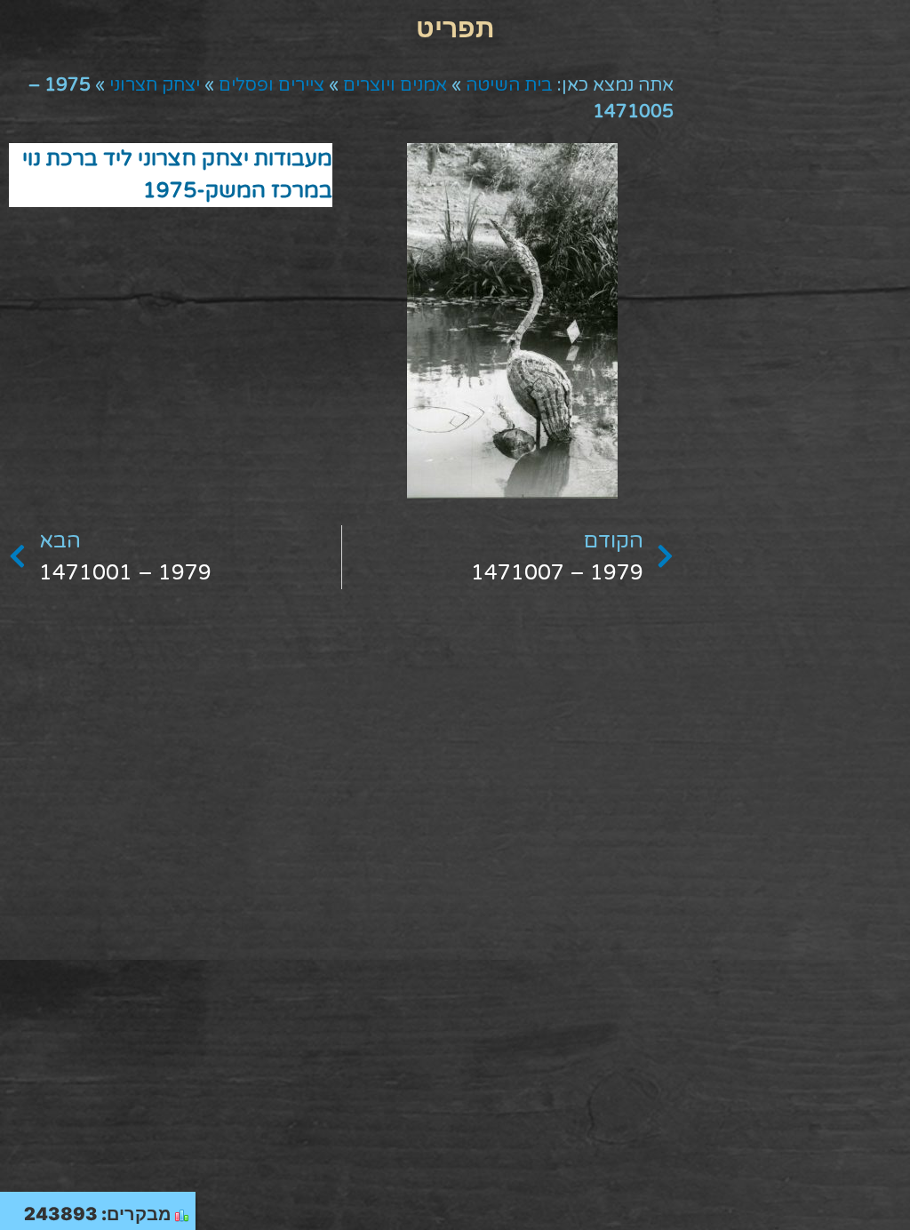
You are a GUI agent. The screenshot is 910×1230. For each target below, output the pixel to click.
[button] (455, 27)
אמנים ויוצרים (395, 85)
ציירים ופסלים (271, 85)
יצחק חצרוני (154, 85)
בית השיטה (509, 85)
